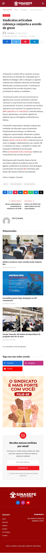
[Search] (43, 3)
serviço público (29, 184)
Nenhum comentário (10, 36)
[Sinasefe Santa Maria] (23, 3)
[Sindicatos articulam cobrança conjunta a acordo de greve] (23, 57)
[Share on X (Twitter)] (16, 42)
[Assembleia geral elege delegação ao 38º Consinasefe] (23, 283)
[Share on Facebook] (7, 42)
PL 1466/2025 (22, 111)
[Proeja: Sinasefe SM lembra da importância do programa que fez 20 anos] (23, 319)
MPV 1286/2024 (9, 111)
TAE (24, 169)
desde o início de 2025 (18, 140)
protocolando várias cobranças (20, 152)
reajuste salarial (16, 184)
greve (6, 184)
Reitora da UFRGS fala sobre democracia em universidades (32, 206)
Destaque (6, 15)
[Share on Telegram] (34, 42)
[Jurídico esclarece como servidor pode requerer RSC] (23, 247)
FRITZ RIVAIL (10, 33)
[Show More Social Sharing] (41, 42)
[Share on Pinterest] (25, 42)
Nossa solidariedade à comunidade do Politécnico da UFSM (13, 206)
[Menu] (3, 3)
